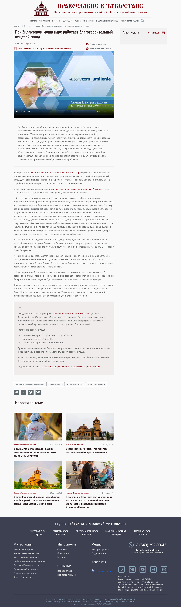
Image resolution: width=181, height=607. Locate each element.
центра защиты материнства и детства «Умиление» (77, 189)
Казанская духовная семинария (115, 532)
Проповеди (63, 553)
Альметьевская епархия (60, 532)
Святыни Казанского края (27, 565)
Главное (33, 20)
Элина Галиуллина (56, 384)
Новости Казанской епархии (78, 26)
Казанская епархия (23, 549)
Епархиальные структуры (107, 20)
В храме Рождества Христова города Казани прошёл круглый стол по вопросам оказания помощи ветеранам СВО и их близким (36, 500)
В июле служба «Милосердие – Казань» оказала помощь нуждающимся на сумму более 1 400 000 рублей (35, 452)
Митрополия (88, 20)
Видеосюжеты (99, 553)
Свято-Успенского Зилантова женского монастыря (55, 172)
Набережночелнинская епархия (86, 532)
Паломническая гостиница (142, 532)
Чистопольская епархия (37, 532)
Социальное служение (25, 573)
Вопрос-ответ (64, 571)
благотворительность (96, 384)
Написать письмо (66, 574)
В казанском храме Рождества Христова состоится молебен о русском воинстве (86, 450)
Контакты (99, 562)
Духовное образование (26, 569)
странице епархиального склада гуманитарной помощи (72, 366)
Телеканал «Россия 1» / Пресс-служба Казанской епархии (44, 48)
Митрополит (44, 20)
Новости (56, 20)
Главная (17, 26)
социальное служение (75, 384)
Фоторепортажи (100, 549)
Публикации (67, 20)
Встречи (61, 557)
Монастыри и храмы (130, 20)
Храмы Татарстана (23, 577)
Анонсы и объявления (74, 445)
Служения (62, 549)
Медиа (77, 20)
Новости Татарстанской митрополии (49, 26)
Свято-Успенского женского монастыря (71, 313)
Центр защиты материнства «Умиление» (30, 384)
